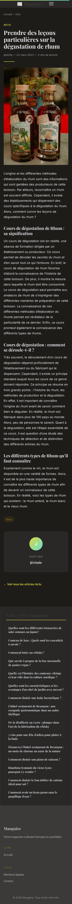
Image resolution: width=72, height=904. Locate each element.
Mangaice (30, 4)
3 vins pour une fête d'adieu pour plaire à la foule (34, 737)
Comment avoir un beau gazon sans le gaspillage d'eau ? (32, 794)
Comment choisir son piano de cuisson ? (34, 759)
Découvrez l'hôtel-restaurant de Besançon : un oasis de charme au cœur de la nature (36, 749)
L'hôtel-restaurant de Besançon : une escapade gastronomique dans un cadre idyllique (33, 710)
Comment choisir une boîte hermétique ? (34, 698)
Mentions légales (14, 874)
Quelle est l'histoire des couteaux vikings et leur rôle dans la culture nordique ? (34, 675)
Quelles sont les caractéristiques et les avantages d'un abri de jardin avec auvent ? (36, 687)
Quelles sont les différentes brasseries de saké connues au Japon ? (35, 630)
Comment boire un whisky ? (26, 652)
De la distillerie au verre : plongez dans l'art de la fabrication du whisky (33, 724)
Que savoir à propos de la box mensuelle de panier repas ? (34, 663)
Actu (17, 14)
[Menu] (51, 4)
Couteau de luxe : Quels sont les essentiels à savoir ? (35, 642)
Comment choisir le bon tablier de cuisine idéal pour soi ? (35, 782)
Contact (8, 881)
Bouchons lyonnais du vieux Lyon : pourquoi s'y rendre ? (30, 769)
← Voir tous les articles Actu (22, 584)
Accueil (8, 14)
